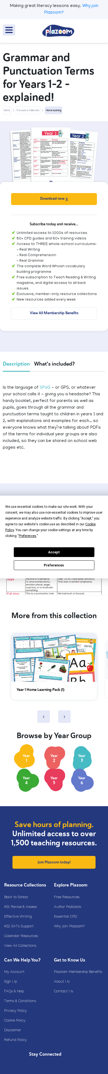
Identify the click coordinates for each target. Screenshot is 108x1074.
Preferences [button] (27, 536)
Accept (54, 552)
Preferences (54, 565)
